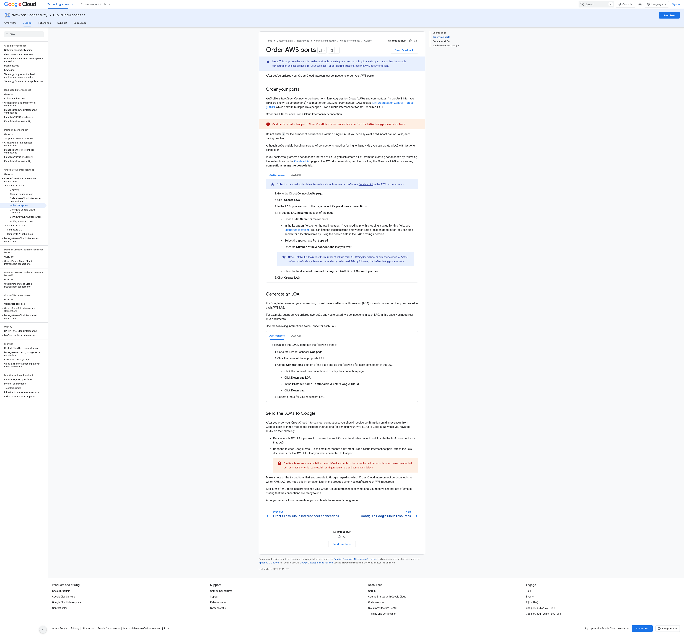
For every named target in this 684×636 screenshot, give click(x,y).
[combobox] (596, 4)
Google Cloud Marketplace (67, 602)
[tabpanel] (342, 229)
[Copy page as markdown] (331, 50)
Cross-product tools (93, 4)
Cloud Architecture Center (382, 608)
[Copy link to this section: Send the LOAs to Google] (319, 414)
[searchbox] (24, 34)
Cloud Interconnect (69, 15)
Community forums (221, 590)
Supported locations (297, 230)
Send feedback (404, 50)
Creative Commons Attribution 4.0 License (355, 559)
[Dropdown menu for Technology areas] (73, 4)
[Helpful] (410, 40)
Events (530, 596)
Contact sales (60, 608)
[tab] (277, 175)
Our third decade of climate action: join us (146, 628)
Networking (303, 40)
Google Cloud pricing (63, 596)
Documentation (285, 40)
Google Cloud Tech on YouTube (543, 613)
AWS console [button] (277, 175)
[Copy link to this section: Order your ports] (303, 90)
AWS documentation (376, 65)
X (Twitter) (532, 602)
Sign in (676, 4)
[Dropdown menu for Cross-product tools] (110, 4)
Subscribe (642, 628)
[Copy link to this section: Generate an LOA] (303, 294)
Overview (10, 22)
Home (269, 40)
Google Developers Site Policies (316, 562)
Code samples (376, 602)
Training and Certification (382, 613)
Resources (80, 22)
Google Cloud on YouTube (540, 608)
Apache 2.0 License (269, 562)
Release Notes (218, 602)
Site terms (88, 628)
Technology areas (58, 4)
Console (627, 4)
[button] (23, 104)
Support (62, 22)
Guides (27, 22)
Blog (528, 590)
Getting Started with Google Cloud (387, 596)
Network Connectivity (29, 15)
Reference (44, 22)
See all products (61, 590)
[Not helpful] (415, 40)
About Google (60, 628)
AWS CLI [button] (296, 175)
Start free (669, 15)
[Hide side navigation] (42, 629)
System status (218, 608)
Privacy (75, 628)
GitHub (372, 590)
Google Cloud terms (109, 628)
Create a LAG (302, 161)
